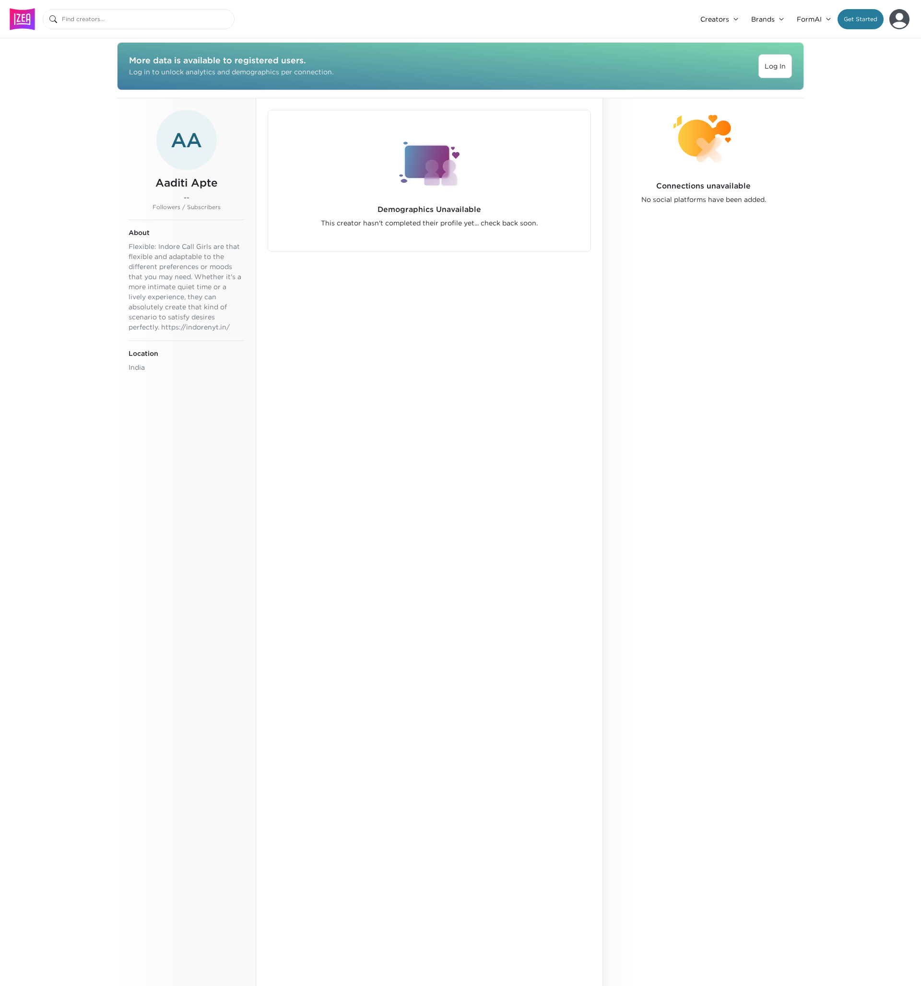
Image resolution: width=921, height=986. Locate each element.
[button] (861, 19)
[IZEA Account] (899, 19)
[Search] (53, 19)
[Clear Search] (228, 19)
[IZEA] (22, 19)
